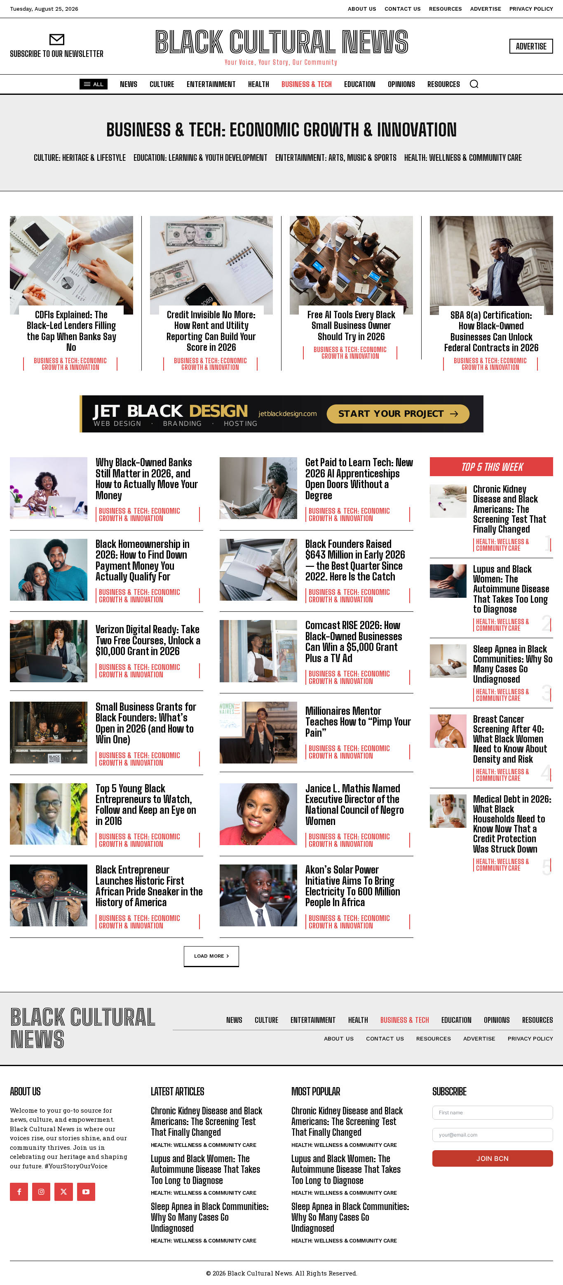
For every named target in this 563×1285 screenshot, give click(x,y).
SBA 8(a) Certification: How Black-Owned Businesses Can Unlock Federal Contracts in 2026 (491, 331)
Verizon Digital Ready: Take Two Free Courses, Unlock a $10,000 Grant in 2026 (148, 640)
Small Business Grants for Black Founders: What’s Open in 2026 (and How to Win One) (146, 723)
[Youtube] (86, 1192)
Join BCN (492, 1158)
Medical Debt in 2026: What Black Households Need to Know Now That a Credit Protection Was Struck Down (512, 824)
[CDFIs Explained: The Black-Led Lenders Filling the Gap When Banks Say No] (71, 265)
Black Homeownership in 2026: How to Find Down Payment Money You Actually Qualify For (143, 560)
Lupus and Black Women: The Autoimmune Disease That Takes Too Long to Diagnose (511, 589)
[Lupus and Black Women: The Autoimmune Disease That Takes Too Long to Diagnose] (448, 581)
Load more (209, 955)
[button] (474, 84)
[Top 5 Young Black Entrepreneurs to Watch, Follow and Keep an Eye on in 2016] (48, 814)
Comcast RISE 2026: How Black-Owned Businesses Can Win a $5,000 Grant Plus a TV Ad (353, 641)
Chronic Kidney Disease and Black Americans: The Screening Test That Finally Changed (510, 509)
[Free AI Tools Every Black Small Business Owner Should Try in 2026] (351, 265)
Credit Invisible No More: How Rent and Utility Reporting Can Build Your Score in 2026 (211, 331)
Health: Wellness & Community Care (463, 157)
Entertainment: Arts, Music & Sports (335, 157)
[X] (63, 1192)
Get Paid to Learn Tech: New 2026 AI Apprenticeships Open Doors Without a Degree (359, 478)
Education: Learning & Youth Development (200, 157)
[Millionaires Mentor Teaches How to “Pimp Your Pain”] (258, 732)
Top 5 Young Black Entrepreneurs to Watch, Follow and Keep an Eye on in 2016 (146, 804)
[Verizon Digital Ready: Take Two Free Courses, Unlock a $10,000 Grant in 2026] (48, 651)
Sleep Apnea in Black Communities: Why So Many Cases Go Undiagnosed (513, 664)
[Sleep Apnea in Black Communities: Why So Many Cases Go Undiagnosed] (448, 661)
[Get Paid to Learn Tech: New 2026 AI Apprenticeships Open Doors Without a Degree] (258, 488)
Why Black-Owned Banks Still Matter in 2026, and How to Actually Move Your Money (147, 478)
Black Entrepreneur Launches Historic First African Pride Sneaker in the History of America (149, 886)
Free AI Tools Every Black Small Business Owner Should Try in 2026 (351, 325)
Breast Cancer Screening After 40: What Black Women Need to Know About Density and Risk (510, 739)
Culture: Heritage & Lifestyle (80, 157)
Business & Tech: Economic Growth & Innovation (70, 364)
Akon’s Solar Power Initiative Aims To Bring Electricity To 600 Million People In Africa (352, 886)
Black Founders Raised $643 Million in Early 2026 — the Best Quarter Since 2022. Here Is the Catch (355, 560)
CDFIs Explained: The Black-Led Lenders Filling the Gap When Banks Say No (71, 331)
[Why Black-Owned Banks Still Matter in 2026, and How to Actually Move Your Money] (48, 488)
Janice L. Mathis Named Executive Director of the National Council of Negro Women (354, 804)
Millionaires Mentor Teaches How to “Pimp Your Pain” (358, 722)
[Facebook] (19, 1192)
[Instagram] (41, 1192)
